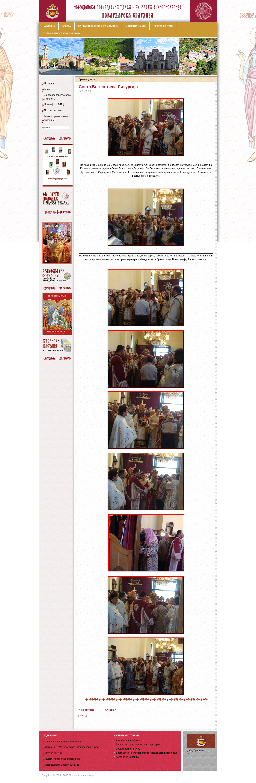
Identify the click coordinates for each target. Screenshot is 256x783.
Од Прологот (196, 750)
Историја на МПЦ (54, 104)
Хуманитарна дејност (128, 740)
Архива (48, 89)
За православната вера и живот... (57, 97)
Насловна (49, 83)
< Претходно (86, 709)
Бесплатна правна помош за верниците (138, 744)
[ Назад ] (83, 715)
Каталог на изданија (127, 757)
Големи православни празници (56, 118)
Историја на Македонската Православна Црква (72, 747)
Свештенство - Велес (128, 748)
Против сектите (52, 110)
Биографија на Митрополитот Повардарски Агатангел (146, 752)
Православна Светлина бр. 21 (62, 764)
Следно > (110, 709)
